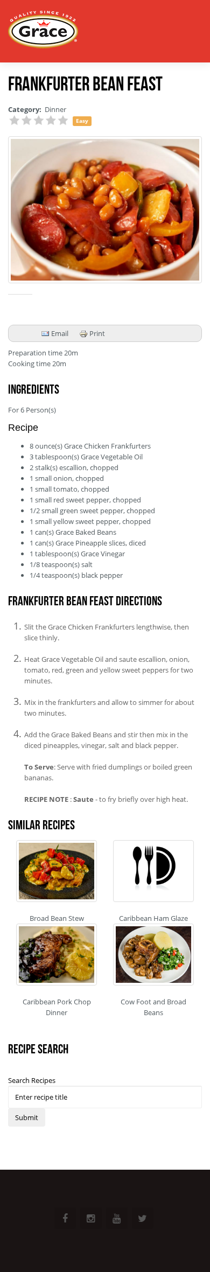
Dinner (55, 109)
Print (96, 333)
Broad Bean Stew (57, 918)
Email (59, 333)
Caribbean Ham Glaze (153, 918)
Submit (26, 1117)
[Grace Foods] (43, 31)
